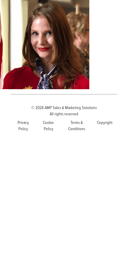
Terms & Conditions (76, 125)
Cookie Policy (48, 125)
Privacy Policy (23, 125)
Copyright (105, 122)
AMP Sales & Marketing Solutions (71, 107)
